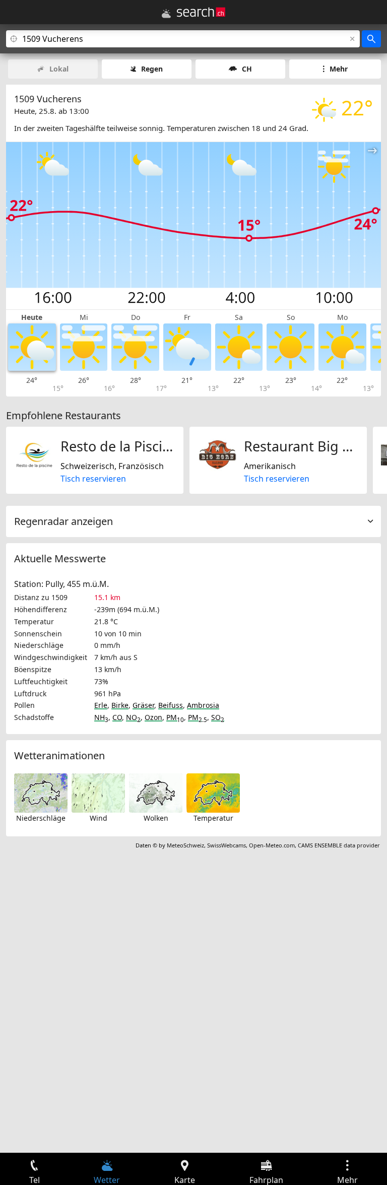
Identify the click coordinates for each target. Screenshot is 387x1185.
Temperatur (213, 818)
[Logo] (201, 12)
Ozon (153, 717)
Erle (100, 705)
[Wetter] (166, 14)
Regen (152, 69)
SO (217, 717)
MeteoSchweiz (185, 845)
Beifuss (170, 705)
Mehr (339, 69)
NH (101, 717)
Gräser (143, 705)
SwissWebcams (226, 845)
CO (117, 717)
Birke (119, 705)
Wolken (156, 818)
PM (175, 717)
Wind (98, 818)
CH (247, 69)
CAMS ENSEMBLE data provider (339, 845)
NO (133, 717)
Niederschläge (41, 818)
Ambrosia (203, 705)
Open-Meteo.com (272, 845)
